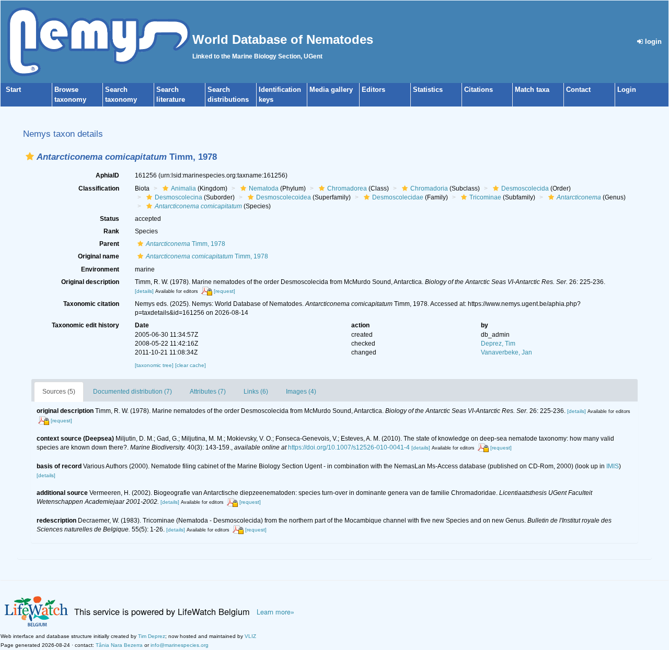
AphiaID (107, 175)
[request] (224, 291)
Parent (109, 243)
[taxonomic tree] (155, 365)
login (652, 41)
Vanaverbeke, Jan (506, 352)
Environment (100, 269)
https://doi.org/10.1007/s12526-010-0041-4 (349, 447)
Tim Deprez (151, 636)
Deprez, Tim (498, 343)
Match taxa (532, 89)
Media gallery (331, 89)
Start (13, 89)
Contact (578, 89)
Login (626, 89)
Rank (111, 231)
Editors (373, 89)
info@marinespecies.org (180, 645)
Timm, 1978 (185, 243)
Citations (478, 89)
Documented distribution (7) (132, 391)
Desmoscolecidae (397, 197)
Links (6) (256, 391)
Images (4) (301, 391)
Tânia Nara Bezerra (119, 645)
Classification (98, 188)
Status (109, 218)
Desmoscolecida (525, 188)
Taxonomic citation (91, 304)
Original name (98, 256)
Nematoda (264, 188)
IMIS (612, 466)
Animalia (183, 188)
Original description (90, 282)
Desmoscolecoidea (283, 197)
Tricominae (485, 197)
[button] (30, 156)
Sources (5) (58, 391)
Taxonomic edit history (85, 325)
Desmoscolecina (178, 197)
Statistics (428, 89)
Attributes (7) (208, 391)
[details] (144, 291)
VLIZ (250, 636)
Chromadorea (347, 188)
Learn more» (275, 612)
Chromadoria (429, 188)
